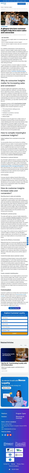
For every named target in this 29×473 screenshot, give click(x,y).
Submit (14, 333)
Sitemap (13, 464)
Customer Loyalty (8, 7)
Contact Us (6, 464)
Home (2, 7)
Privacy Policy (20, 464)
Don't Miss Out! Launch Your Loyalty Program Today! (14, 1)
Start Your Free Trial (14, 308)
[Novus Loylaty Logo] (4, 4)
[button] (27, 4)
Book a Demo (6, 388)
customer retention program (18, 71)
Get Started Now (21, 3)
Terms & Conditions (14, 466)
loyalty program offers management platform (12, 166)
